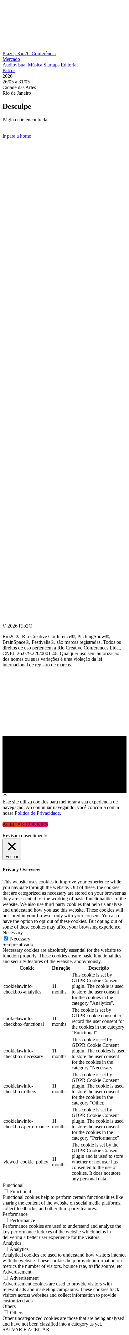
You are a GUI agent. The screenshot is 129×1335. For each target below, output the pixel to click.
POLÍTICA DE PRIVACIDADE (36, 267)
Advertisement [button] (17, 1271)
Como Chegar (21, 237)
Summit (13, 161)
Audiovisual (15, 64)
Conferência (44, 53)
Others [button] (9, 1306)
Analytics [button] (12, 1243)
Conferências (22, 176)
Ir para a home (17, 136)
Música (36, 64)
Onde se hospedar (28, 252)
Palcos (9, 70)
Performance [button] (15, 1214)
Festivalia (17, 206)
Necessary (20, 938)
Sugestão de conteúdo (35, 222)
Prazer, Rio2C (17, 53)
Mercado (11, 59)
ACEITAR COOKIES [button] (25, 824)
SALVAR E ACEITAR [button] (26, 1329)
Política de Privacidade (37, 813)
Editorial (69, 64)
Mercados (17, 191)
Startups (52, 64)
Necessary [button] (13, 932)
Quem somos (19, 146)
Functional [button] (13, 1185)
